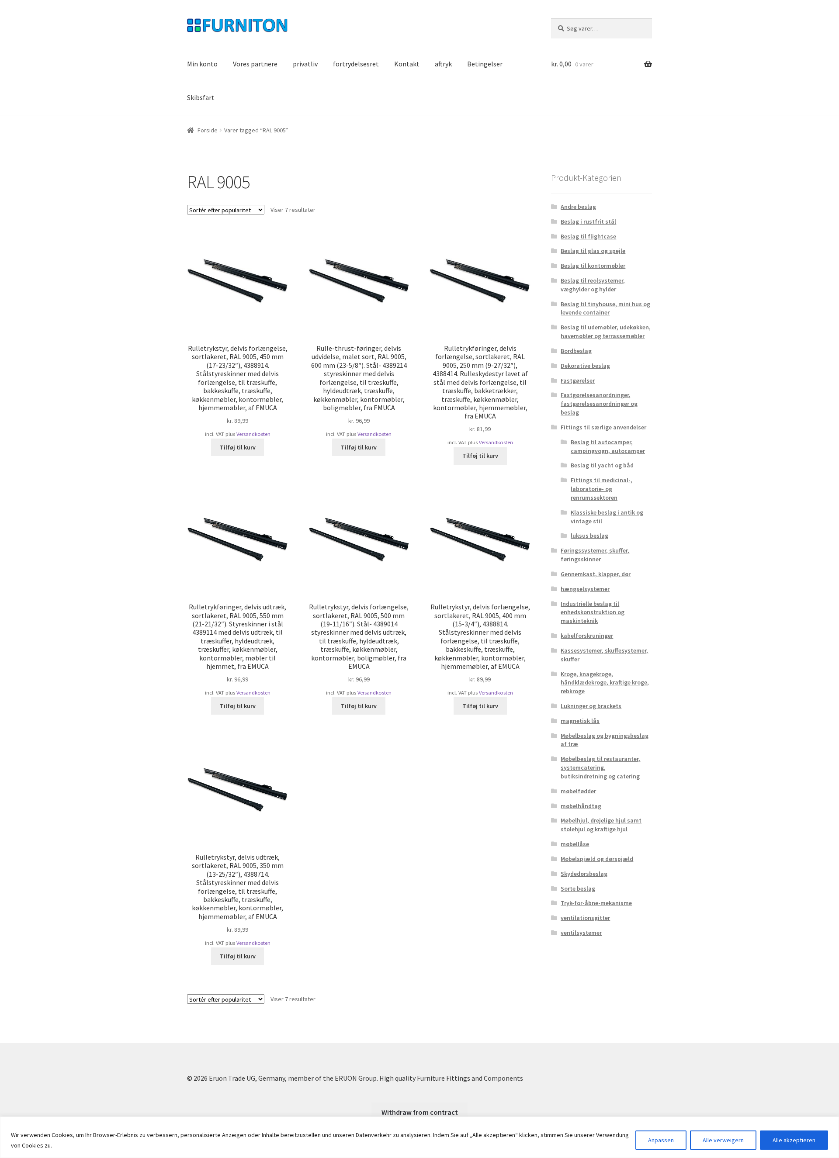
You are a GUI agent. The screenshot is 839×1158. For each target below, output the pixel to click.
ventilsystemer (581, 933)
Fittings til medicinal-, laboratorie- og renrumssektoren (601, 488)
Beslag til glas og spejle (593, 251)
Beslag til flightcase (588, 236)
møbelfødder (578, 791)
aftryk (443, 63)
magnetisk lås (580, 721)
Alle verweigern (723, 1140)
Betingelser (485, 63)
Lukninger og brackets (591, 706)
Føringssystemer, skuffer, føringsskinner (595, 554)
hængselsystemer (585, 589)
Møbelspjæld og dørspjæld (597, 859)
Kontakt (407, 63)
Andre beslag (578, 207)
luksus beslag (589, 535)
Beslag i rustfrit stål (588, 221)
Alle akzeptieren (794, 1140)
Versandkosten (253, 434)
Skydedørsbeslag (584, 874)
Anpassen (661, 1140)
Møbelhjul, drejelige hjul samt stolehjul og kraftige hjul (601, 824)
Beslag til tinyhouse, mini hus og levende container (605, 308)
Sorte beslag (578, 888)
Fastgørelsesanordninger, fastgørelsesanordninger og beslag (599, 403)
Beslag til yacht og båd (602, 465)
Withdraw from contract (419, 1112)
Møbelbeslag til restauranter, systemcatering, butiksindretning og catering (600, 767)
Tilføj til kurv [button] (238, 447)
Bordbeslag (576, 351)
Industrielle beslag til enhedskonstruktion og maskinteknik (592, 612)
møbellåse (575, 844)
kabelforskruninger (587, 635)
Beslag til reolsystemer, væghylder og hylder (593, 285)
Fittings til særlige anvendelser (603, 427)
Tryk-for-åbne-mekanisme (596, 903)
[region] (419, 1137)
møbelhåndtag (581, 806)
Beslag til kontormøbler (593, 266)
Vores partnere (255, 63)
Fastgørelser (578, 380)
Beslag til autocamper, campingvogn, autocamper (608, 446)
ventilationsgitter (585, 918)
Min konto (202, 63)
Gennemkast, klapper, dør (596, 574)
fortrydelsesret (356, 63)
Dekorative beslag (585, 366)
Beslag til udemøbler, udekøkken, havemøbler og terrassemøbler (606, 331)
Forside (208, 130)
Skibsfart (201, 97)
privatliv (305, 63)
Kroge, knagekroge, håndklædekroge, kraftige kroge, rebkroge (605, 682)
